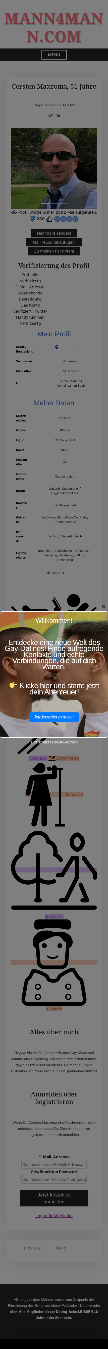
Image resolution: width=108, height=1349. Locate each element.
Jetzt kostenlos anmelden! (54, 717)
